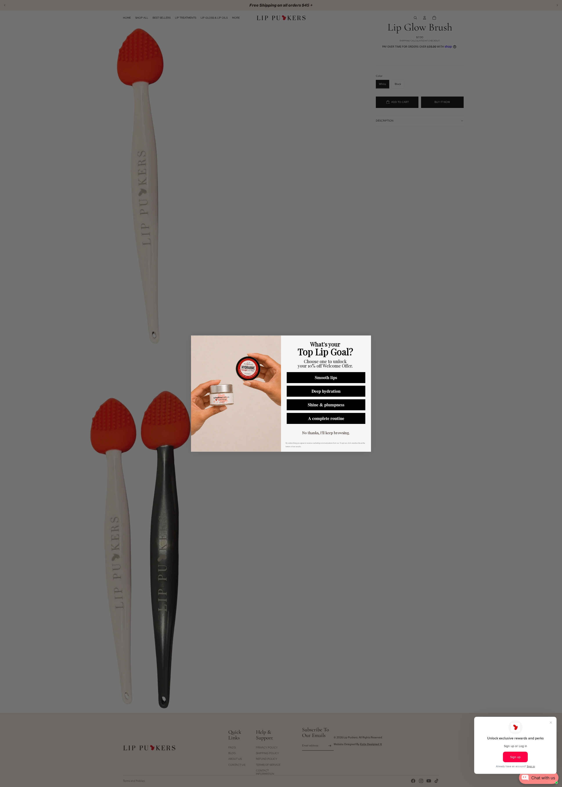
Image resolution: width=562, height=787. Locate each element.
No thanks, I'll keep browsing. (326, 432)
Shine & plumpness (326, 405)
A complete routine (326, 418)
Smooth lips (326, 377)
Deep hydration (326, 391)
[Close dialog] (363, 342)
